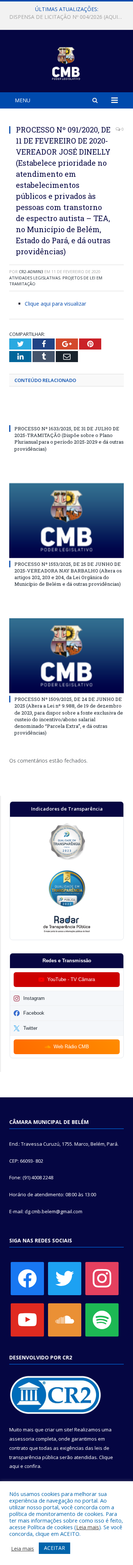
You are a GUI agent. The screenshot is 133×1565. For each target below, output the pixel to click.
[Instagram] (102, 1278)
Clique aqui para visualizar (55, 303)
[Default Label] (27, 1319)
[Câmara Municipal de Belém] (67, 62)
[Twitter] (64, 1278)
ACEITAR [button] (54, 1547)
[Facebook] (27, 1278)
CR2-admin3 (31, 271)
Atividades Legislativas (34, 278)
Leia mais (87, 1527)
